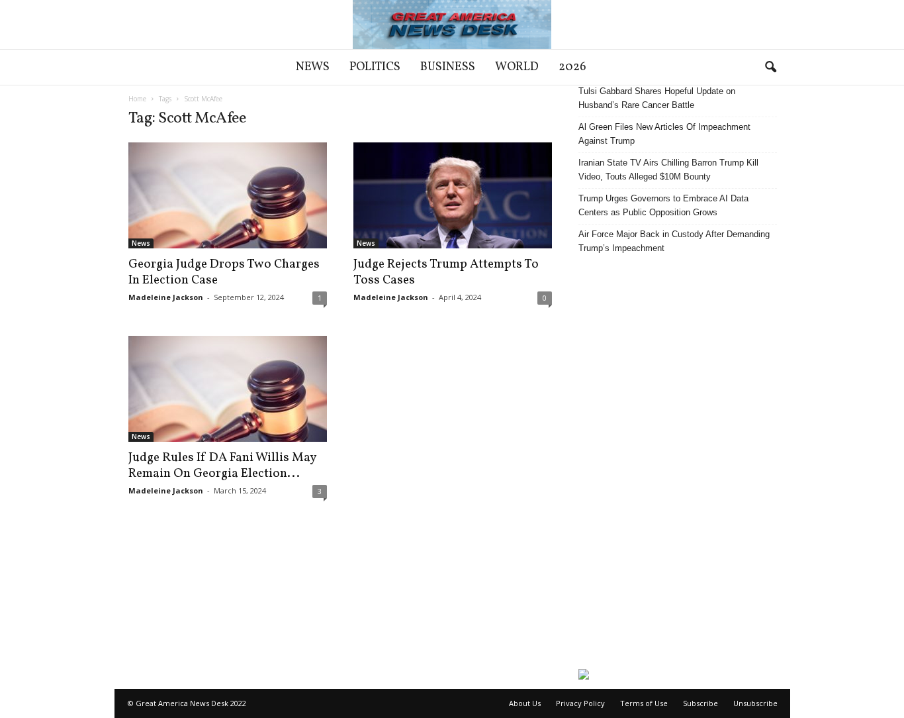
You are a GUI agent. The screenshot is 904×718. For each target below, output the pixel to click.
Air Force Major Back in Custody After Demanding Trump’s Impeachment (674, 241)
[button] (770, 67)
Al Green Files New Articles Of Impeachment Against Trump (664, 134)
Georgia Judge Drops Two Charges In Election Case (224, 272)
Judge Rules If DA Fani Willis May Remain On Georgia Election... (222, 465)
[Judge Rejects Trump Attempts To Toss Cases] (452, 195)
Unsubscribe (755, 703)
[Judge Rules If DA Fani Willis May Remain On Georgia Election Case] (227, 389)
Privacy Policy (580, 703)
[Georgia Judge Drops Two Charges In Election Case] (227, 195)
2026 (572, 67)
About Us (525, 703)
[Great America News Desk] (452, 24)
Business (447, 67)
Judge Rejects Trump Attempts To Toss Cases (446, 272)
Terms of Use (644, 703)
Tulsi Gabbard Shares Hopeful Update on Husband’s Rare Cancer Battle (656, 98)
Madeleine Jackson (165, 297)
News (313, 67)
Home (137, 98)
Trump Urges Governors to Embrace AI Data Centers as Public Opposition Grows (663, 205)
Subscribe (700, 703)
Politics (374, 67)
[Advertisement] (677, 461)
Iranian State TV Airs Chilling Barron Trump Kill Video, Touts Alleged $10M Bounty (668, 169)
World (517, 67)
